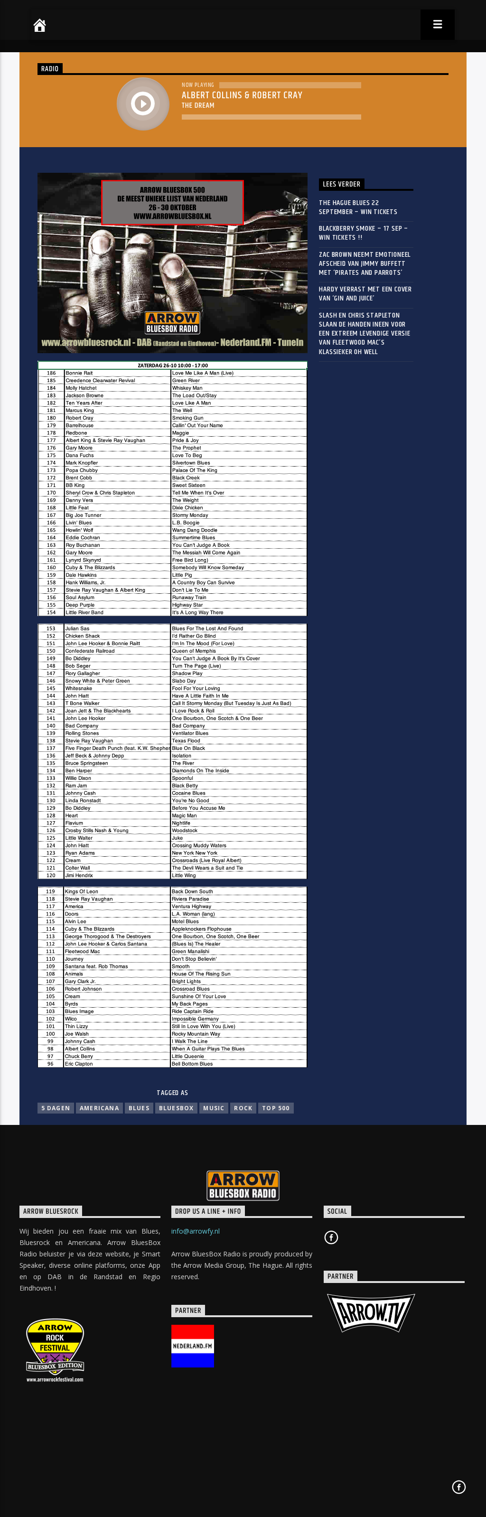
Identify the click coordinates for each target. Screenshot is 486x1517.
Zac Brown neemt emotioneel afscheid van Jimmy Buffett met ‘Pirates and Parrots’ (365, 264)
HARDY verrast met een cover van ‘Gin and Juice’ (365, 294)
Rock (243, 1108)
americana (99, 1108)
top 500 (276, 1108)
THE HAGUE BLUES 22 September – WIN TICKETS (358, 207)
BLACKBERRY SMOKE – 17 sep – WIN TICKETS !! (363, 233)
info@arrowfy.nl (195, 1231)
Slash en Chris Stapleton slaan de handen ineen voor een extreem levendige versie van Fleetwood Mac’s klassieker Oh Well (364, 333)
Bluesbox (176, 1108)
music (213, 1108)
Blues (139, 1108)
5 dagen (55, 1108)
